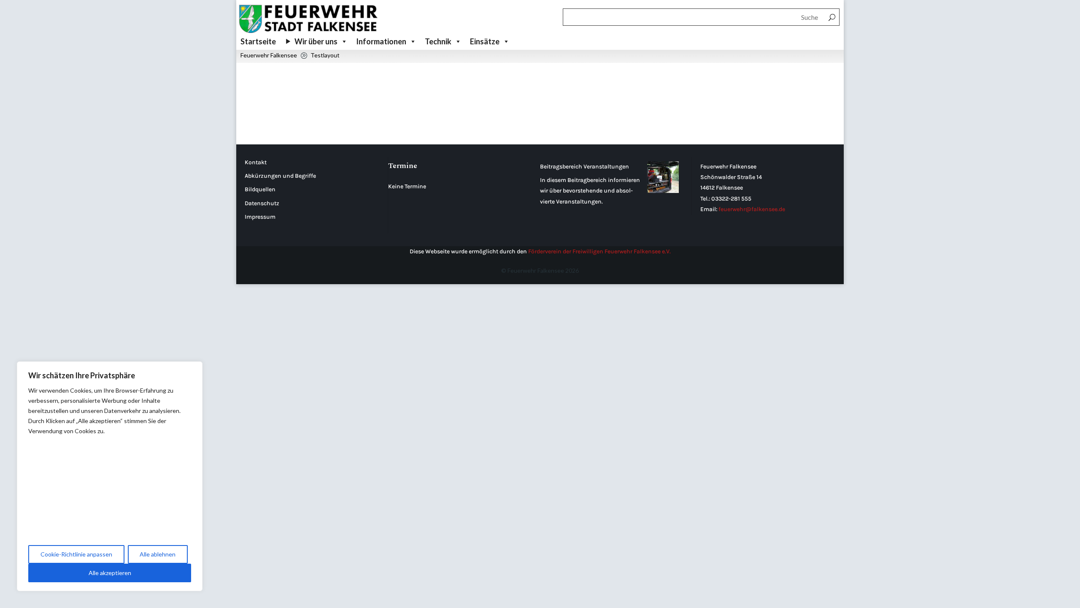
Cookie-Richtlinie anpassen (76, 554)
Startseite (258, 41)
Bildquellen (260, 189)
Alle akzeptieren (110, 572)
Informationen (381, 41)
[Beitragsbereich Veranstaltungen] (663, 178)
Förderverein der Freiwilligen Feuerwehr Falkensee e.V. (599, 251)
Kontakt (256, 162)
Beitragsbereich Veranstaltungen (584, 166)
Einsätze (485, 41)
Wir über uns (316, 41)
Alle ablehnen (158, 554)
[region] (109, 476)
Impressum (260, 216)
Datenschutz (262, 203)
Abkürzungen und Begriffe (280, 175)
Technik (438, 41)
